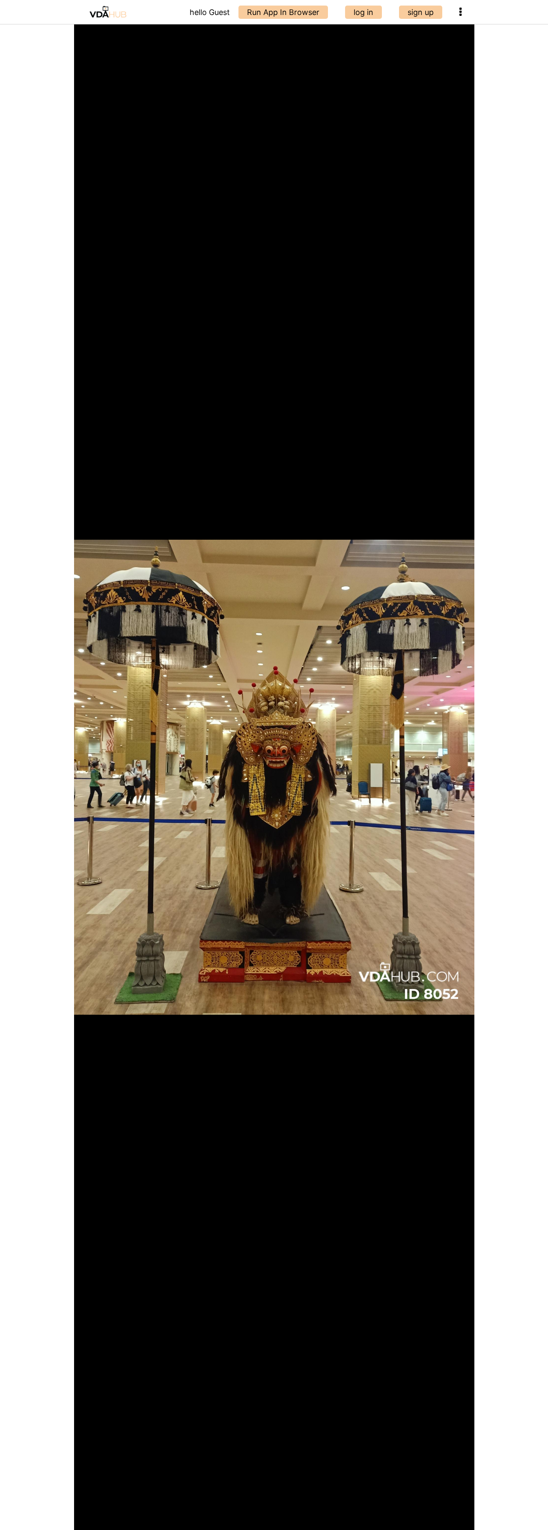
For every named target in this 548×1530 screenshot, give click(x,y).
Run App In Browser (283, 12)
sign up (421, 12)
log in (363, 12)
